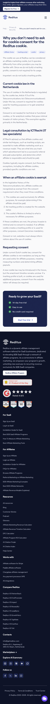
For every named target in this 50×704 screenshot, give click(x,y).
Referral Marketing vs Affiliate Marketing (18, 477)
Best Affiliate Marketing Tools (14, 443)
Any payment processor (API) (14, 576)
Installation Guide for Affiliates (14, 464)
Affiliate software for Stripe (13, 563)
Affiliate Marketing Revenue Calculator (17, 525)
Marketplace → (10, 652)
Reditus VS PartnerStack (12, 593)
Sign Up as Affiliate (10, 456)
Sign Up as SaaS (9, 421)
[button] (45, 699)
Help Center (7, 551)
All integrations (8, 581)
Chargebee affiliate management (15, 572)
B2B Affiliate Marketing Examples (15, 482)
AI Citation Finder (9, 542)
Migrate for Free (10, 9)
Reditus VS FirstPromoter (12, 598)
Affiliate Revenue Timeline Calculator (17, 529)
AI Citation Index (9, 546)
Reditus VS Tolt (8, 628)
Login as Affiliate (9, 460)
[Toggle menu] (45, 17)
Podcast (6, 516)
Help (4, 28)
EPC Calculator (8, 533)
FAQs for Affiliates (10, 469)
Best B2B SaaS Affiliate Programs (15, 434)
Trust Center (40, 691)
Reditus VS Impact (10, 602)
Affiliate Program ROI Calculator (15, 538)
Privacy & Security (12, 28)
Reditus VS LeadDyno (11, 611)
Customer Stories (9, 512)
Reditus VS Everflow (10, 624)
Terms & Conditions (25, 691)
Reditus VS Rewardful (11, 606)
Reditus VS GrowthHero (12, 615)
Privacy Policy (10, 691)
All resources (8, 503)
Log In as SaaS (8, 426)
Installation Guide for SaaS (12, 430)
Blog (4, 507)
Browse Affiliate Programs (12, 473)
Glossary (6, 520)
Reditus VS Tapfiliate (10, 619)
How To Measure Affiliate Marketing (16, 439)
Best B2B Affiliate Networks (13, 486)
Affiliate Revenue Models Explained (16, 490)
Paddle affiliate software (12, 568)
